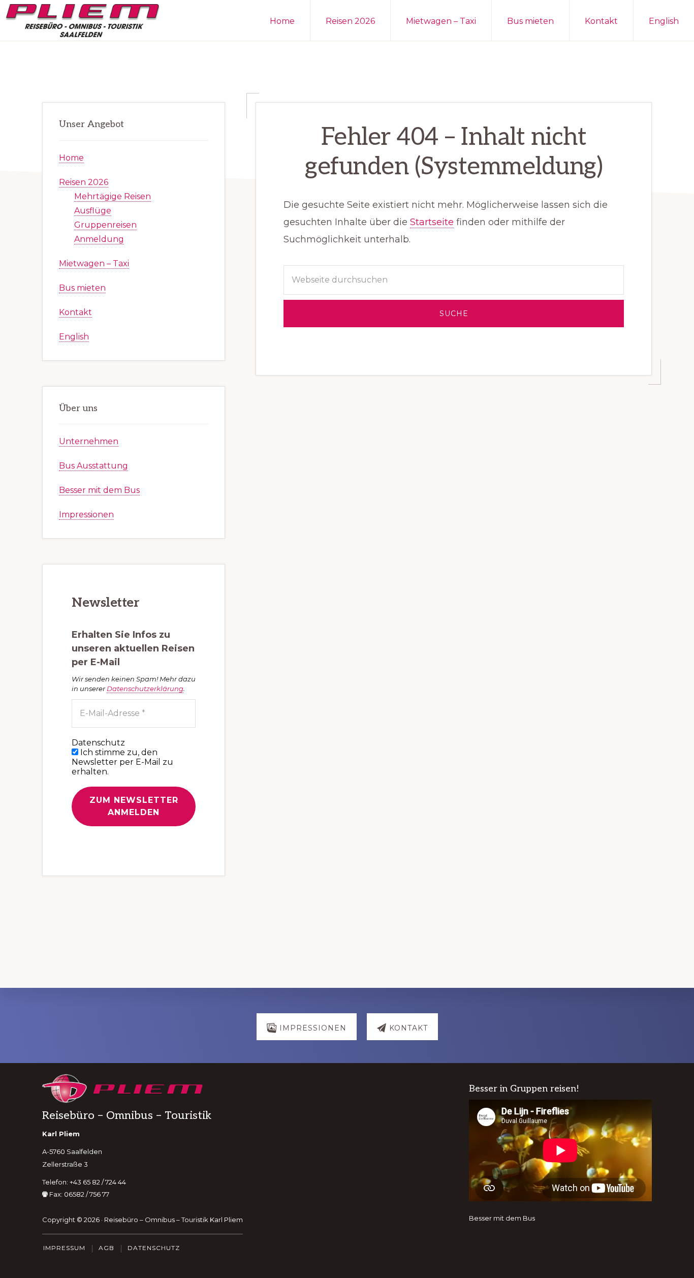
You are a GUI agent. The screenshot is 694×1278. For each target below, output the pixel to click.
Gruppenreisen (105, 225)
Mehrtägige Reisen (112, 196)
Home (71, 158)
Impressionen (86, 514)
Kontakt (75, 312)
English (74, 336)
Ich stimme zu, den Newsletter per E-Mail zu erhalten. (122, 761)
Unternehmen (88, 441)
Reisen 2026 (83, 182)
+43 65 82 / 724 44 (98, 1182)
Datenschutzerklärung (145, 688)
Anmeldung (99, 239)
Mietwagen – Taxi (94, 263)
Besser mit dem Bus (99, 490)
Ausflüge (92, 210)
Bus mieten (82, 288)
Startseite (432, 222)
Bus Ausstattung (93, 466)
